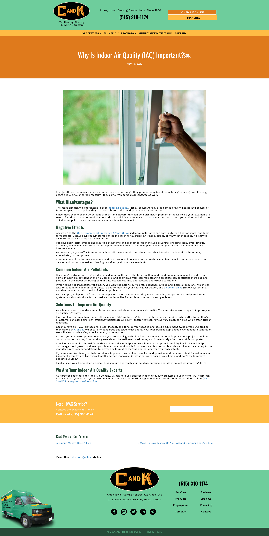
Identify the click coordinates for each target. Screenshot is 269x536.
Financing (206, 505)
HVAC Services (90, 33)
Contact (206, 511)
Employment (181, 505)
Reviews (206, 492)
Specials (206, 498)
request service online (83, 381)
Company (180, 33)
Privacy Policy (154, 531)
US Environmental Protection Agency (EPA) (103, 232)
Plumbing (110, 33)
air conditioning (173, 287)
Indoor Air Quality (80, 457)
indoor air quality (118, 207)
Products (127, 33)
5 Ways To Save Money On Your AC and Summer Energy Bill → (175, 443)
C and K (149, 217)
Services (181, 492)
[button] (100, 33)
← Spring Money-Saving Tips (73, 443)
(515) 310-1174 (133, 17)
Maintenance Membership (155, 33)
